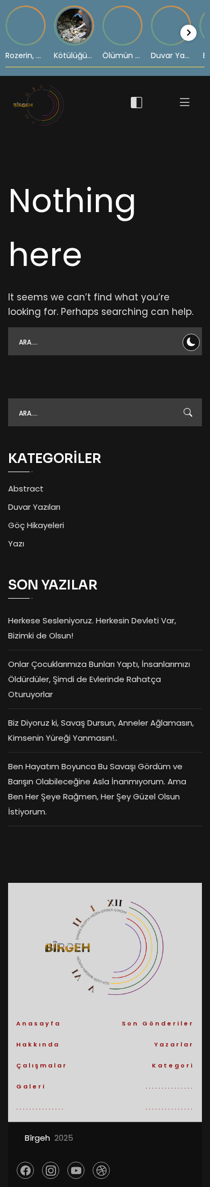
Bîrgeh (37, 1137)
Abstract (26, 488)
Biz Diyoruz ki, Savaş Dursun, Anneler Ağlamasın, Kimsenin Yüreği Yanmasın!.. (101, 730)
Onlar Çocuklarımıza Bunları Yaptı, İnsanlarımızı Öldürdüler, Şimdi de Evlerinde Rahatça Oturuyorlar (99, 679)
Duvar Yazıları (34, 506)
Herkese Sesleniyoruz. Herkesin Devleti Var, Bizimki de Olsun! (92, 628)
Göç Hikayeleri (36, 525)
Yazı (16, 543)
